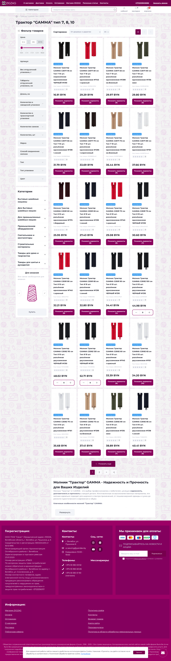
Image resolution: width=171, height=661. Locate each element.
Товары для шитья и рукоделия (29, 263)
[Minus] (136, 312)
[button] (19, 293)
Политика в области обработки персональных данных (114, 632)
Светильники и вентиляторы (26, 236)
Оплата (49, 3)
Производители (96, 627)
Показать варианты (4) (116, 312)
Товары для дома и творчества (28, 254)
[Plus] (149, 312)
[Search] (115, 9)
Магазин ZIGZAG (73, 3)
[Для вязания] (32, 293)
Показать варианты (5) (64, 102)
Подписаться (157, 554)
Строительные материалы (26, 245)
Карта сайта (94, 623)
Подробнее (85, 654)
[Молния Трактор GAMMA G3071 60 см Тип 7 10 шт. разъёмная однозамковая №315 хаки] (142, 50)
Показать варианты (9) (90, 102)
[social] (93, 542)
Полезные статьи (90, 3)
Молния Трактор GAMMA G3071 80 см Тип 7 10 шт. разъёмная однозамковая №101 (141, 144)
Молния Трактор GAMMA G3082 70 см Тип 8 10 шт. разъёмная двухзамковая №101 (63, 425)
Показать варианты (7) (142, 242)
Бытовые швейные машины (28, 200)
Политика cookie (96, 610)
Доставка (40, 3)
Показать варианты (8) (64, 172)
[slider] (21, 47)
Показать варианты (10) (142, 382)
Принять (139, 652)
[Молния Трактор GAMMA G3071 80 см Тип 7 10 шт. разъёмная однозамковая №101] (142, 120)
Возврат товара (95, 619)
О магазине (29, 3)
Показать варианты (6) (142, 102)
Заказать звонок (160, 3)
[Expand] (45, 200)
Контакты (104, 3)
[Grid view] (138, 32)
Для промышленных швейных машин (29, 218)
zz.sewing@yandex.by (75, 548)
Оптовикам (59, 3)
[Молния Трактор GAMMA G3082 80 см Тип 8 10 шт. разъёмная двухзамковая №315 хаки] (116, 401)
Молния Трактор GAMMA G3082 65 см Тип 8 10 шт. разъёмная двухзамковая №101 (141, 354)
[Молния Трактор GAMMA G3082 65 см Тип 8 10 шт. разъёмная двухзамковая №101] (142, 331)
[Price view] (150, 32)
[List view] (144, 32)
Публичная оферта (139, 559)
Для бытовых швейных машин (27, 209)
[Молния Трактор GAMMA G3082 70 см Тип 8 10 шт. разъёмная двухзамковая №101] (63, 401)
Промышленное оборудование (26, 227)
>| (114, 472)
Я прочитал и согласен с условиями (144, 559)
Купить (32, 312)
